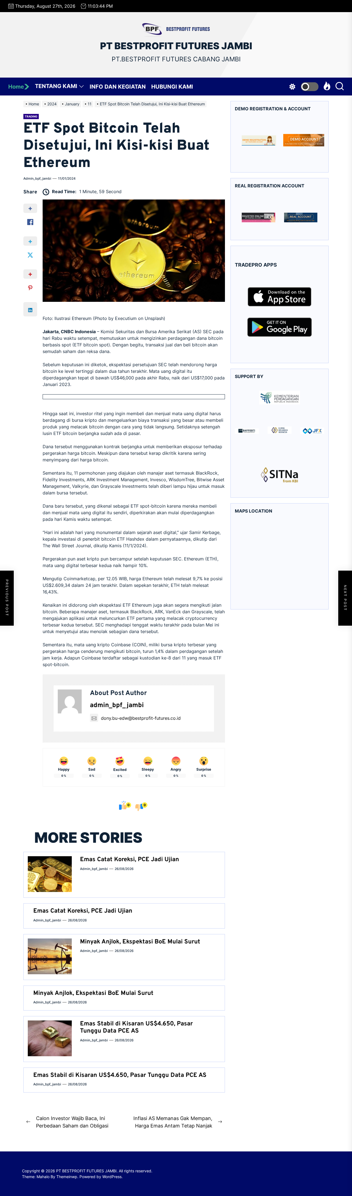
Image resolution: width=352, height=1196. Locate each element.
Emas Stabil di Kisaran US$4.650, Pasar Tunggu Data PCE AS (136, 1027)
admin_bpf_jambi (37, 178)
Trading (31, 116)
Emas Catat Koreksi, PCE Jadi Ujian (129, 859)
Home (16, 86)
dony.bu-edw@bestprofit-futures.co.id (141, 718)
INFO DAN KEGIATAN (118, 86)
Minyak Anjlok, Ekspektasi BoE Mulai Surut (140, 942)
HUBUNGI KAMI (172, 86)
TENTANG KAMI (56, 86)
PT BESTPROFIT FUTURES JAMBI (176, 45)
